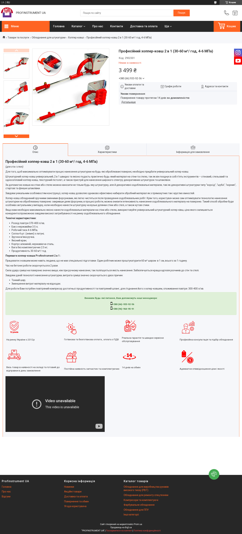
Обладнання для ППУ (136, 509)
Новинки (69, 486)
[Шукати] (181, 13)
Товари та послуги (18, 37)
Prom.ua (138, 524)
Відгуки (6, 496)
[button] (214, 474)
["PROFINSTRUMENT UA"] (7, 13)
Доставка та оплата (143, 26)
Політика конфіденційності (147, 530)
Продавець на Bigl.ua (121, 527)
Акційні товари (72, 491)
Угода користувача (75, 506)
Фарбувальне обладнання (139, 504)
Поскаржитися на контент (119, 530)
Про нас (97, 26)
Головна (58, 26)
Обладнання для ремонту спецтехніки (146, 495)
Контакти (116, 26)
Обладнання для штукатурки (49, 37)
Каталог (77, 26)
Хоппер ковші (76, 37)
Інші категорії (131, 514)
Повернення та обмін (76, 501)
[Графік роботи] (235, 12)
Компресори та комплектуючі (141, 500)
